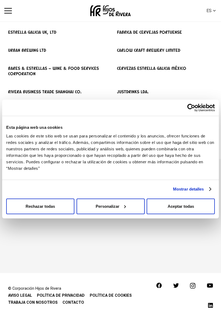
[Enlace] (110, 10)
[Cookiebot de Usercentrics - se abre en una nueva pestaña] (191, 108)
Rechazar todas (40, 206)
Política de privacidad (61, 295)
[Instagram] (192, 286)
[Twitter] (176, 285)
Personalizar (107, 206)
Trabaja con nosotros (33, 302)
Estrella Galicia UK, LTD (32, 32)
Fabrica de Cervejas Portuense (149, 32)
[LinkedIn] (210, 305)
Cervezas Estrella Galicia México (151, 68)
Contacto (73, 302)
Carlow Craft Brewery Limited (148, 50)
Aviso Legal (20, 295)
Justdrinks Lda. (133, 92)
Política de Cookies (111, 295)
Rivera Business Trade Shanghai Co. (44, 92)
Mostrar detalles (188, 189)
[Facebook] (159, 285)
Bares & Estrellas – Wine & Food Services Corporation (53, 70)
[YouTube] (210, 285)
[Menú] (8, 11)
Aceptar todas (181, 206)
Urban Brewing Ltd (27, 50)
